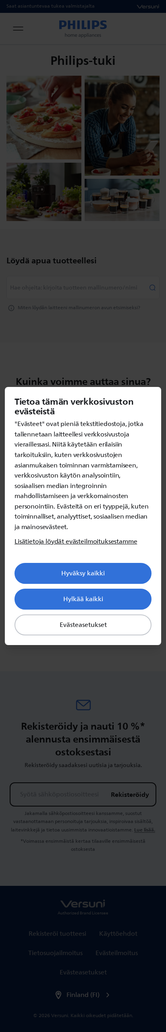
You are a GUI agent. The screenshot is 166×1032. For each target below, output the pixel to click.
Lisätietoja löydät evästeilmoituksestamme (76, 542)
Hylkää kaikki (83, 599)
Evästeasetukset (83, 625)
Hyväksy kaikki (83, 573)
